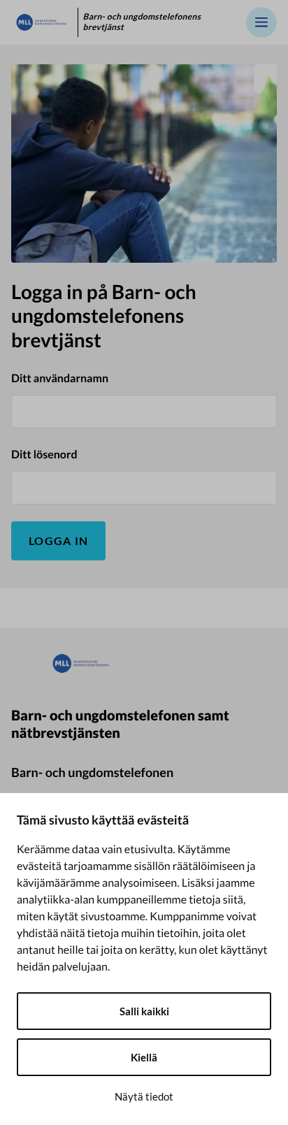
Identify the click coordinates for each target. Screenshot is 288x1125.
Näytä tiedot (144, 1096)
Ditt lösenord (44, 454)
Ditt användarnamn (59, 378)
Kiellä (144, 1057)
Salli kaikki (144, 1011)
